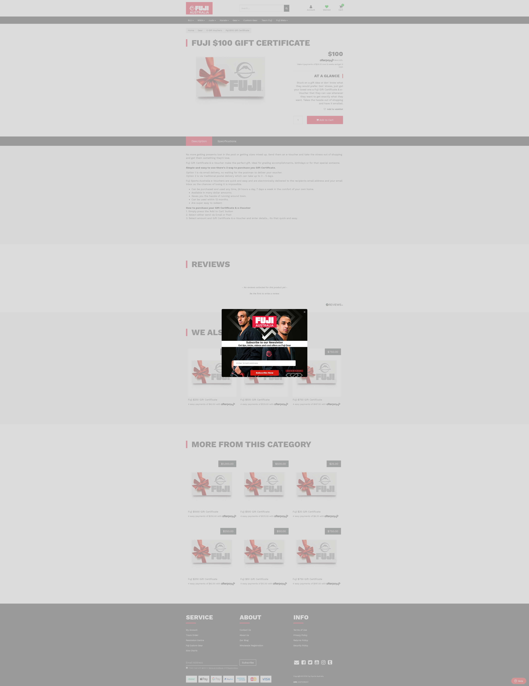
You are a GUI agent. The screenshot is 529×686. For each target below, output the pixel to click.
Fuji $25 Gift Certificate (307, 511)
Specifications (227, 141)
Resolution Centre (195, 640)
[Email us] (296, 662)
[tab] (199, 141)
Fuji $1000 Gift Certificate (203, 511)
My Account (191, 630)
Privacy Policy (300, 635)
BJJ (190, 20)
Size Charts (191, 650)
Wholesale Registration (251, 645)
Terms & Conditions (216, 668)
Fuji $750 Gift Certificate (307, 399)
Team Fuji (267, 20)
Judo (212, 20)
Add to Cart (326, 119)
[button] (333, 109)
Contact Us (245, 630)
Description (199, 141)
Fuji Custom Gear (194, 645)
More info (338, 60)
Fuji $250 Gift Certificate (202, 399)
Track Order (192, 635)
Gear (235, 20)
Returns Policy (300, 640)
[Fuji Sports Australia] (199, 8)
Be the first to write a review (264, 293)
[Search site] (286, 8)
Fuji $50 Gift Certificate (254, 579)
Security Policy (300, 645)
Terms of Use (300, 630)
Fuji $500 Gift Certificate (255, 399)
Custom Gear (250, 20)
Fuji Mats (281, 20)
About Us (244, 635)
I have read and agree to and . (213, 668)
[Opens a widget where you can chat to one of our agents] (518, 681)
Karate (224, 20)
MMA (201, 20)
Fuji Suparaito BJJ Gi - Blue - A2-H (25, 676)
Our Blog (244, 640)
